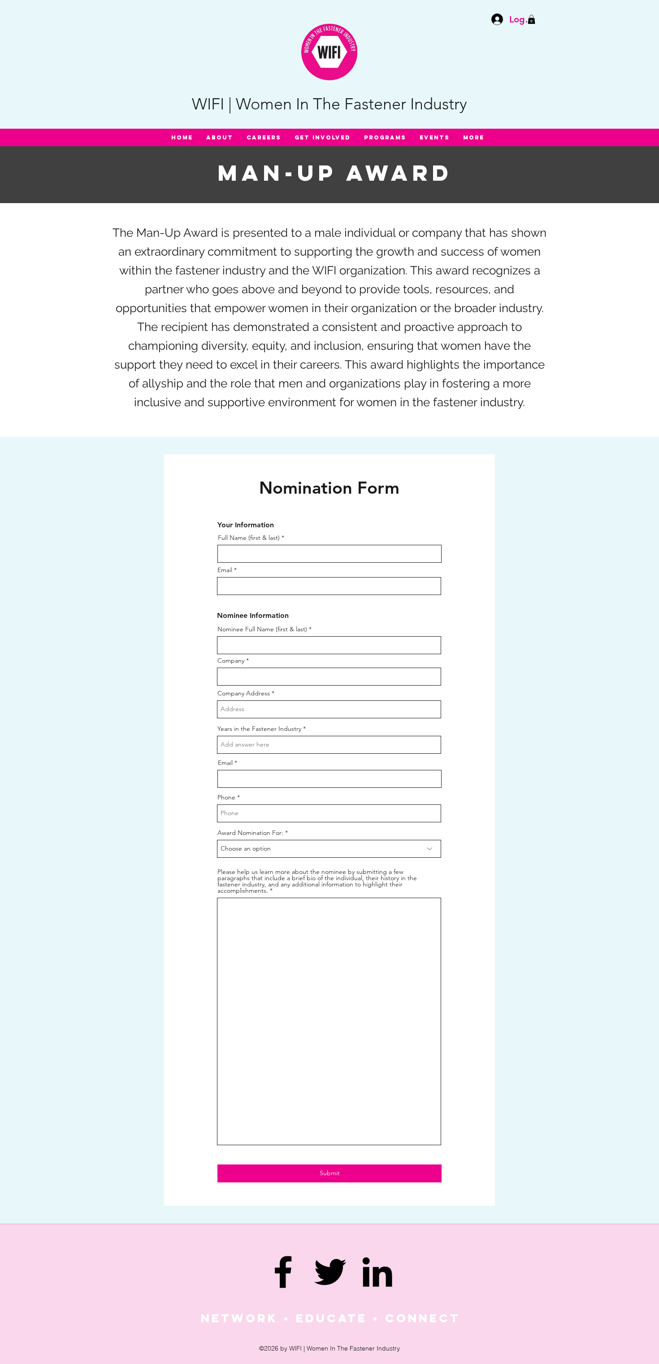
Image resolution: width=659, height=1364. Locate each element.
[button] (531, 19)
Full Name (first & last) (249, 537)
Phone (226, 797)
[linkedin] (377, 1272)
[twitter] (330, 1272)
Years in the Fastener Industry (259, 728)
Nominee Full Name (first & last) (262, 629)
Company (230, 660)
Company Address (243, 693)
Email (224, 570)
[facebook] (283, 1272)
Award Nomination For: (250, 833)
